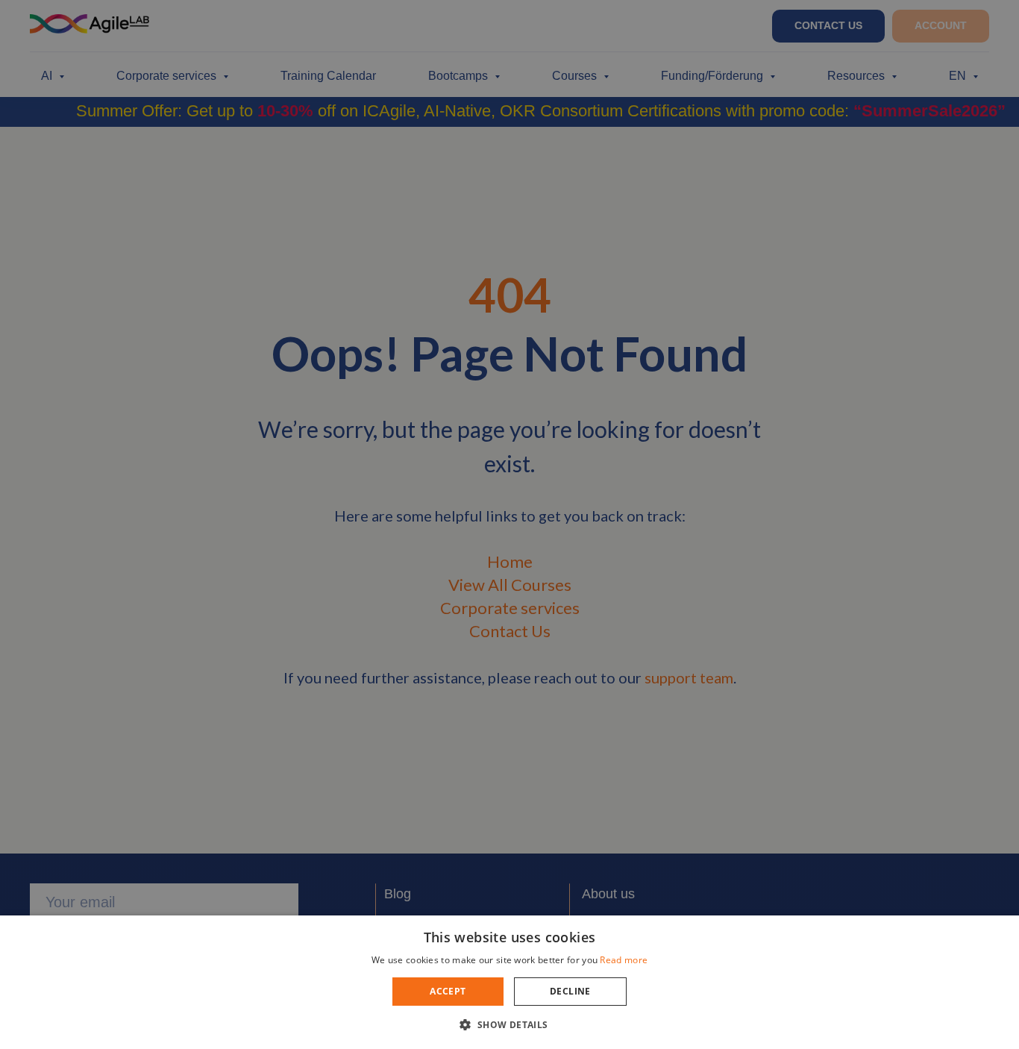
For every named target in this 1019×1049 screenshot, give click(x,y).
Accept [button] (447, 991)
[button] (509, 1024)
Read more (624, 960)
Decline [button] (570, 991)
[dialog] (509, 524)
